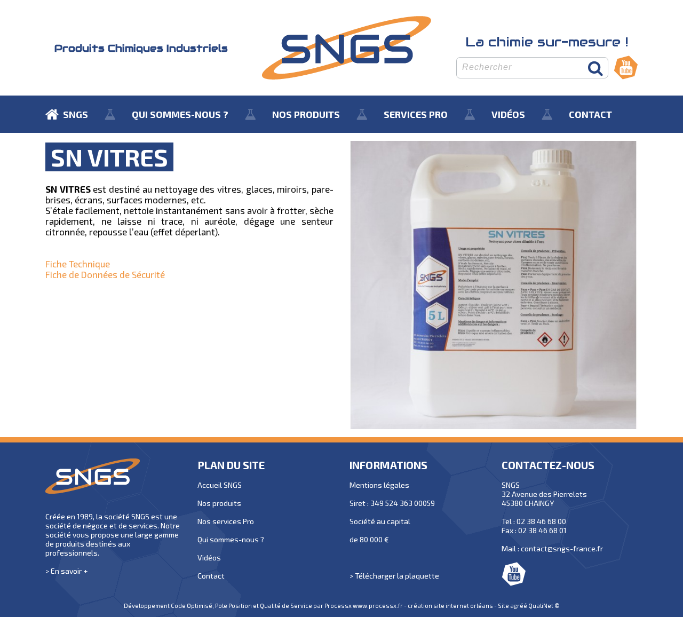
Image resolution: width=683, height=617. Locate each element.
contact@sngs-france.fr (562, 548)
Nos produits (219, 503)
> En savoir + (66, 570)
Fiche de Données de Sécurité (105, 274)
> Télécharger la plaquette (394, 575)
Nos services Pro (225, 521)
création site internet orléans (450, 605)
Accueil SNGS (219, 484)
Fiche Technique (77, 263)
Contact (211, 575)
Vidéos (209, 557)
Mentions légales (379, 484)
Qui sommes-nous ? (230, 539)
